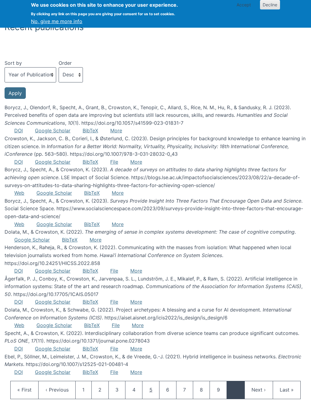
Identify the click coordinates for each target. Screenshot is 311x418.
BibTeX (90, 130)
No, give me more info (56, 21)
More (116, 130)
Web (19, 193)
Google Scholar (52, 130)
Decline (270, 4)
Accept (244, 4)
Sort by (13, 63)
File (114, 162)
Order (65, 63)
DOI (18, 130)
